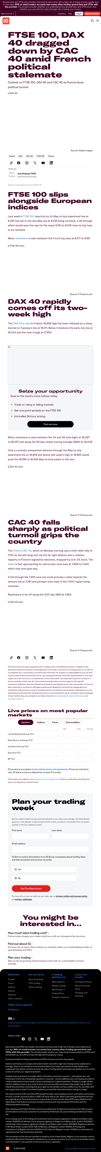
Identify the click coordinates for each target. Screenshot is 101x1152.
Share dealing (35, 987)
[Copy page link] (11, 163)
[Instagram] (27, 163)
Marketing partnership (84, 1148)
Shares (11, 991)
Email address (18, 843)
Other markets (15, 998)
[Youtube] (44, 163)
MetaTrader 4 (58, 989)
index (11, 564)
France (51, 156)
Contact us (13, 1009)
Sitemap (15, 1022)
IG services (36, 974)
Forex (55, 722)
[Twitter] (35, 163)
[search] (92, 20)
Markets (14, 974)
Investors (65, 1022)
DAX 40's (18, 323)
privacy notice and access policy (71, 896)
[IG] (6, 20)
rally (28, 323)
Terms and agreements (31, 1022)
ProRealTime (58, 993)
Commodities (73, 722)
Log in (79, 14)
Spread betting (36, 979)
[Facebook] (19, 163)
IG (9, 1022)
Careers (69, 1148)
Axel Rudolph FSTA (26, 173)
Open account (92, 14)
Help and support (20, 1004)
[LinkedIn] (52, 163)
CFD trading (34, 983)
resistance (21, 238)
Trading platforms (59, 975)
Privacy (47, 1022)
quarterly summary (16, 699)
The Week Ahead (83, 982)
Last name (57, 830)
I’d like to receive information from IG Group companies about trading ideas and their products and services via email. (48, 858)
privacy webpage (23, 899)
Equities (25, 722)
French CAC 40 (22, 550)
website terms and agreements (53, 769)
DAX (20, 156)
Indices (12, 156)
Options (12, 994)
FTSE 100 (40, 156)
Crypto (11, 979)
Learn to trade (81, 975)
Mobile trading (59, 985)
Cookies (56, 1022)
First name (17, 830)
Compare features (60, 997)
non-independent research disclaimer (69, 696)
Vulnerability (14, 1025)
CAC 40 (29, 156)
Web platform (58, 982)
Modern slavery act (80, 1022)
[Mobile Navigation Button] (97, 20)
